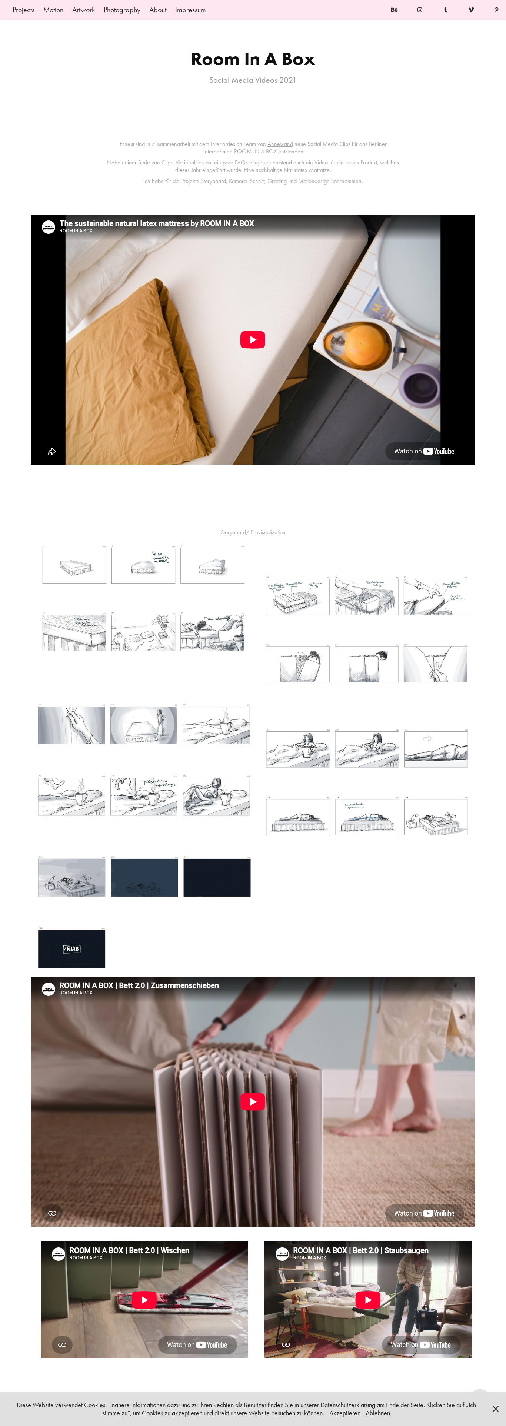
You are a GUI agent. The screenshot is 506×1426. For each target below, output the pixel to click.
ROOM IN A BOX (255, 151)
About (157, 9)
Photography (122, 9)
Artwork (83, 9)
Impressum (190, 9)
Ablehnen (378, 1413)
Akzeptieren (344, 1413)
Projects (23, 9)
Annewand (280, 143)
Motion (53, 9)
